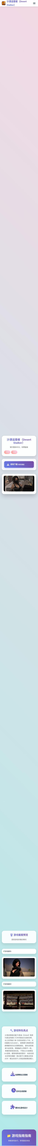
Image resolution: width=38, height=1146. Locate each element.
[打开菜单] (34, 3)
